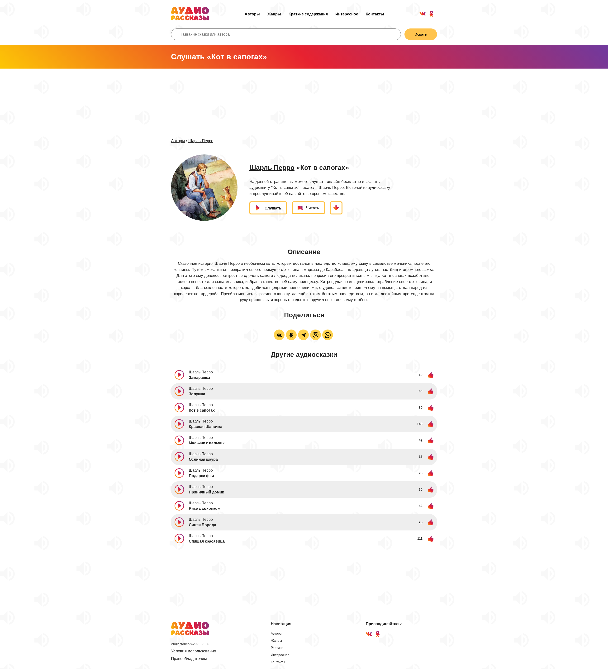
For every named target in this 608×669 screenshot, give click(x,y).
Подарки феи (201, 476)
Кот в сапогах (202, 410)
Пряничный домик (206, 492)
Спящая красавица (207, 541)
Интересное (346, 14)
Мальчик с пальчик (206, 443)
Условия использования (193, 651)
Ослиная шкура (203, 459)
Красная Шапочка (205, 427)
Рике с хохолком (204, 508)
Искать (421, 34)
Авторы (252, 14)
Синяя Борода (202, 525)
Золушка (197, 394)
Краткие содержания (308, 14)
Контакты (375, 14)
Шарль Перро (200, 141)
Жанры (274, 14)
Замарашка (199, 378)
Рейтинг (277, 648)
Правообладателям (189, 658)
